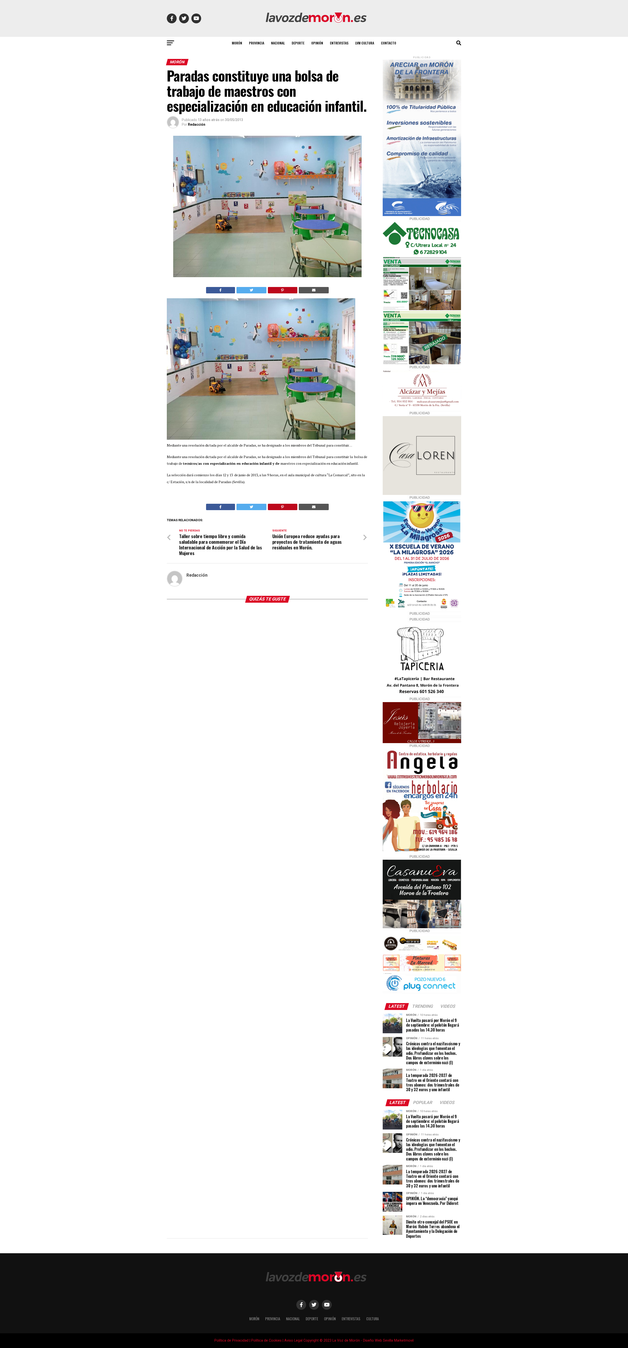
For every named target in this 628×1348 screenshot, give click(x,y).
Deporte (298, 42)
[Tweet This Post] (251, 290)
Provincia (256, 42)
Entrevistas (339, 42)
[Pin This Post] (282, 290)
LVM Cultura (364, 42)
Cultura (372, 1318)
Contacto (388, 42)
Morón (237, 42)
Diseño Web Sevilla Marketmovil (388, 1340)
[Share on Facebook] (220, 290)
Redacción (196, 124)
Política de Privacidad (231, 1340)
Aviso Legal (293, 1340)
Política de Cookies (266, 1340)
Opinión (317, 42)
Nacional (278, 42)
